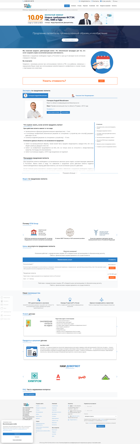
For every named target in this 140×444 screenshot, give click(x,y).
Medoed (38, 418)
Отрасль (86, 413)
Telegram (54, 432)
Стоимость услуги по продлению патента (105, 146)
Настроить (17, 436)
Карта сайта (39, 416)
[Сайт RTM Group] (28, 5)
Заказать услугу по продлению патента (105, 144)
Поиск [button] (115, 1)
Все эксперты (65, 112)
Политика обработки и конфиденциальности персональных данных (75, 442)
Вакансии (54, 422)
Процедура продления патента (103, 131)
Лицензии (54, 407)
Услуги (37, 405)
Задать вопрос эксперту (54, 112)
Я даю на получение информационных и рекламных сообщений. (101, 423)
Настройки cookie (96, 442)
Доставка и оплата (56, 412)
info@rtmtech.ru (85, 1)
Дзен (53, 436)
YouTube (54, 434)
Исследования (39, 412)
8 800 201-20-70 (29, 1)
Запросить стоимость (70, 40)
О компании (55, 405)
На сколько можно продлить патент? (104, 137)
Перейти (101, 80)
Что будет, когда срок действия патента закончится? (105, 134)
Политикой (105, 420)
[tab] (35, 95)
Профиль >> (50, 109)
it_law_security (106, 1)
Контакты (96, 1)
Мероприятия (55, 418)
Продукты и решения (41, 407)
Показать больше (69, 173)
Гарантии (54, 410)
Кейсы (37, 414)
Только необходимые (17, 439)
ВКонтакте (54, 429)
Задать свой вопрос (29, 394)
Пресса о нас (55, 420)
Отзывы (54, 416)
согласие (102, 419)
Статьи (37, 410)
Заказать (112, 268)
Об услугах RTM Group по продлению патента (104, 141)
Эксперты (54, 414)
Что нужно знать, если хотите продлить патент (105, 127)
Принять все (17, 433)
